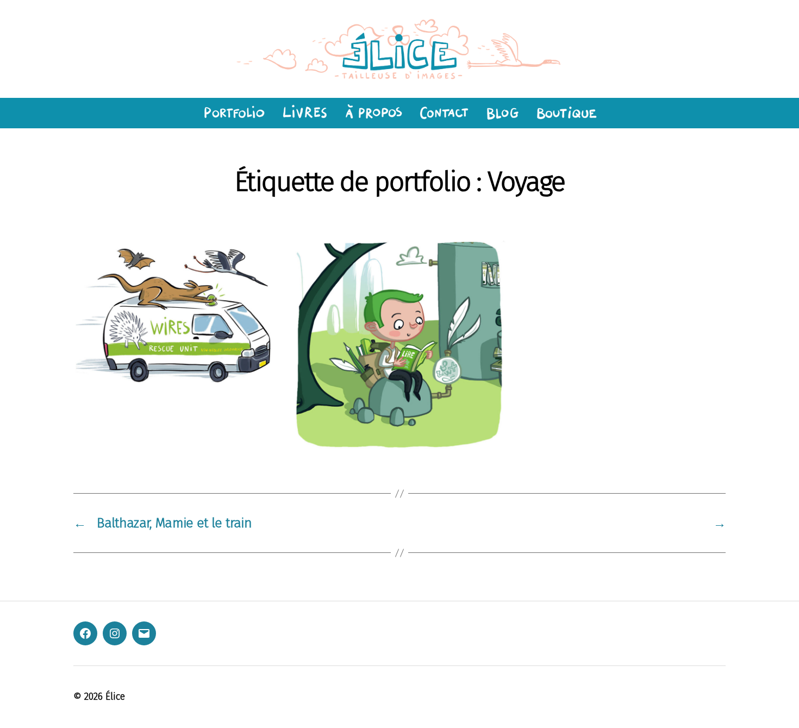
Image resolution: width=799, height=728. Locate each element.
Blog (502, 113)
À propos (373, 113)
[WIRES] (179, 315)
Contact (443, 113)
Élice (115, 696)
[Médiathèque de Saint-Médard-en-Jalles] (399, 345)
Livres (304, 113)
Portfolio (232, 113)
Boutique (567, 113)
